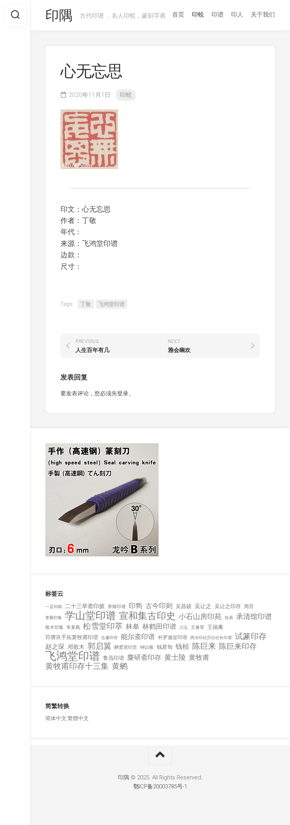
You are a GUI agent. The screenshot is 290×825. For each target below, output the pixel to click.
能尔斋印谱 (138, 637)
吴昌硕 (183, 606)
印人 (237, 14)
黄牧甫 (199, 657)
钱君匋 (165, 647)
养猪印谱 (117, 606)
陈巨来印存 (238, 646)
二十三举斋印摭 (85, 606)
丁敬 (85, 304)
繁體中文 (78, 718)
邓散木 (76, 647)
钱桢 (182, 646)
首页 (178, 14)
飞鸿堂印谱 (111, 304)
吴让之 (202, 606)
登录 (122, 393)
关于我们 (263, 14)
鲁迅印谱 (113, 658)
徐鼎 (229, 617)
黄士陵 (175, 657)
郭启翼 (99, 646)
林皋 (132, 626)
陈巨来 (204, 646)
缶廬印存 (109, 637)
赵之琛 (55, 646)
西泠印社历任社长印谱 (211, 637)
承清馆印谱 (254, 617)
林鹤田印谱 (159, 626)
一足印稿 (53, 606)
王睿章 (197, 627)
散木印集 (54, 627)
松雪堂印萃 (103, 626)
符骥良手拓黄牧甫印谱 (71, 637)
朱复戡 (73, 627)
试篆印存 (251, 636)
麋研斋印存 (144, 657)
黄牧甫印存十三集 (77, 666)
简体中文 (55, 718)
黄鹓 (120, 666)
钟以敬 (147, 647)
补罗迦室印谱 (172, 637)
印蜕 (198, 14)
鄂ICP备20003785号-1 (160, 786)
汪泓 (183, 627)
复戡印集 (53, 617)
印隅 (58, 15)
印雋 (135, 606)
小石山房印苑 (200, 617)
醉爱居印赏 (125, 647)
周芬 (249, 606)
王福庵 (215, 627)
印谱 (217, 14)
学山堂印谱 (90, 615)
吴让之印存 (227, 606)
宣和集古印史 (147, 615)
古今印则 (159, 606)
